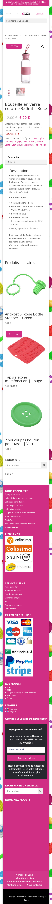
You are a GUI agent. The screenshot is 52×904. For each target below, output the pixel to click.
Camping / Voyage (13, 141)
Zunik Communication (14, 516)
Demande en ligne (12, 598)
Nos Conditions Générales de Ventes (24, 881)
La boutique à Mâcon (14, 505)
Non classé (11, 695)
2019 (9, 690)
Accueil (8, 35)
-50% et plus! (38, 138)
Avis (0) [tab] (11, 162)
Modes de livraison (13, 590)
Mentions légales (12, 527)
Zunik (26, 900)
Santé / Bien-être (12, 144)
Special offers (27, 144)
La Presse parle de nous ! (15, 502)
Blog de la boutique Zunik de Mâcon (20, 512)
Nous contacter (11, 587)
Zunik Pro (9, 520)
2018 (9, 687)
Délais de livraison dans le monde (19, 498)
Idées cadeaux (28, 141)
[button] (42, 46)
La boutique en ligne (13, 509)
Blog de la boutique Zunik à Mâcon (21, 692)
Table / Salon (17, 35)
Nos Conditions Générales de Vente (20, 523)
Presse (10, 698)
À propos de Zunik (12, 494)
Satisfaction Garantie (14, 594)
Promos (40, 141)
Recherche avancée (13, 605)
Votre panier (10, 608)
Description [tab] (13, 157)
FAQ (6, 601)
